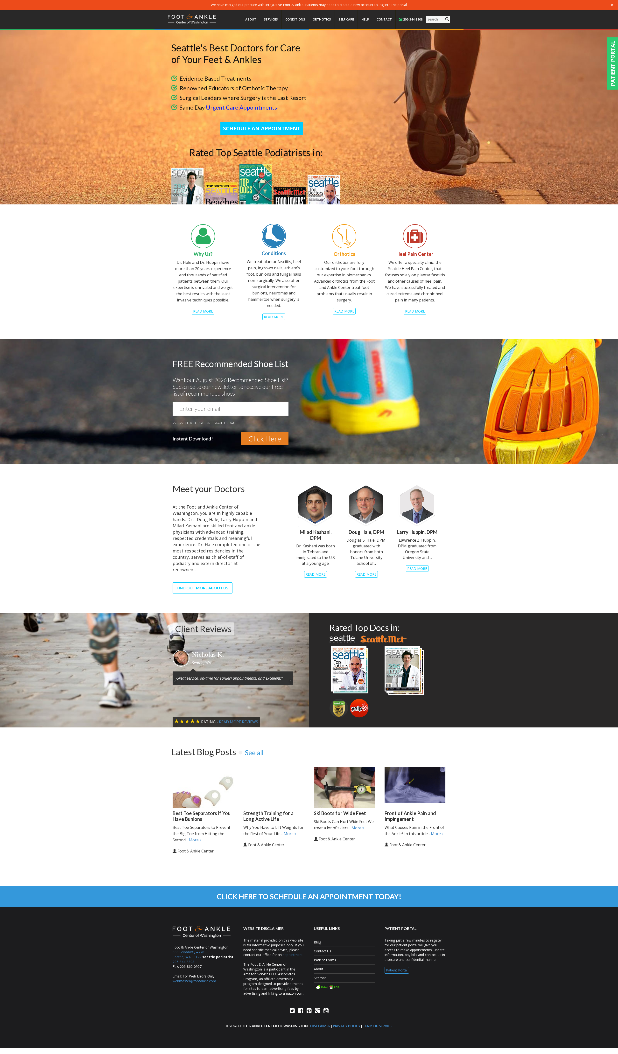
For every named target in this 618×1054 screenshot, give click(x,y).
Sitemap (320, 978)
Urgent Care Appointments (241, 107)
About (250, 19)
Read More (203, 311)
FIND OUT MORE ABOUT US (202, 588)
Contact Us (322, 951)
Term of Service (378, 1026)
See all (254, 752)
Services (271, 19)
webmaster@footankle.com (194, 981)
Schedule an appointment (262, 128)
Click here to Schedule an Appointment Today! (309, 896)
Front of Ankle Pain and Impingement (410, 816)
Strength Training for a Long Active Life (268, 816)
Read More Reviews (238, 722)
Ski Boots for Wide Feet (340, 813)
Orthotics (322, 19)
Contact (384, 19)
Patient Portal (396, 970)
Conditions (295, 19)
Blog (317, 942)
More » (195, 840)
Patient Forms (325, 960)
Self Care (346, 19)
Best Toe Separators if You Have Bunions (202, 816)
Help (365, 19)
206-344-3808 (412, 19)
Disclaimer (320, 1026)
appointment (293, 954)
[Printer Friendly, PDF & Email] (344, 987)
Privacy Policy (346, 1026)
